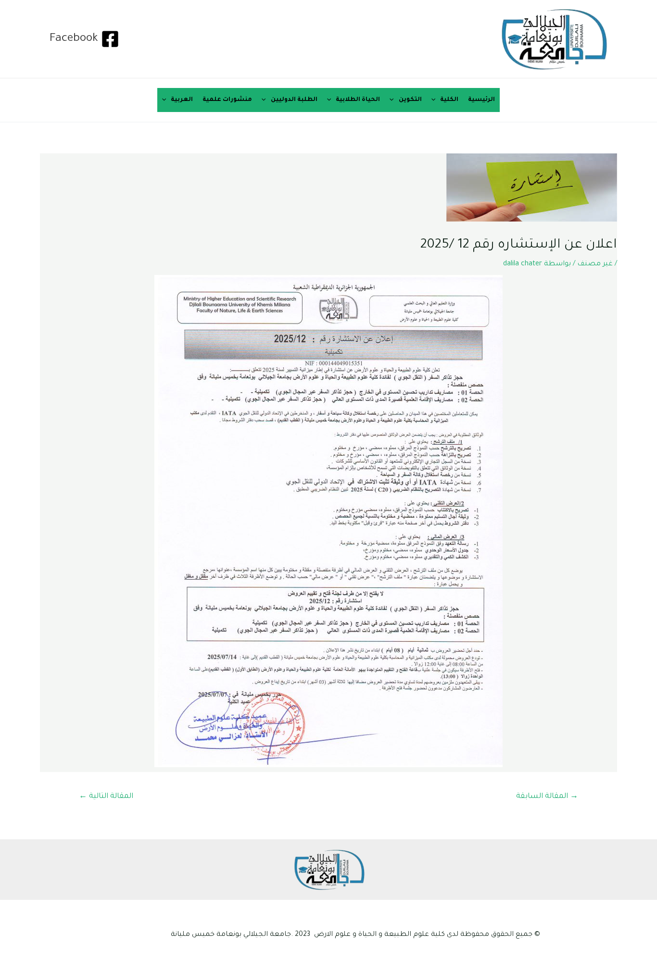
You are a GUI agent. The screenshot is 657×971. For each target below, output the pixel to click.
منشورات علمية (227, 100)
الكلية (449, 100)
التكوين (410, 100)
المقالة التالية (106, 797)
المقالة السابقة (547, 797)
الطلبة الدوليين (294, 100)
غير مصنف (595, 264)
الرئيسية (481, 100)
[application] (435, 100)
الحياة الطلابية (358, 100)
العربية (182, 100)
